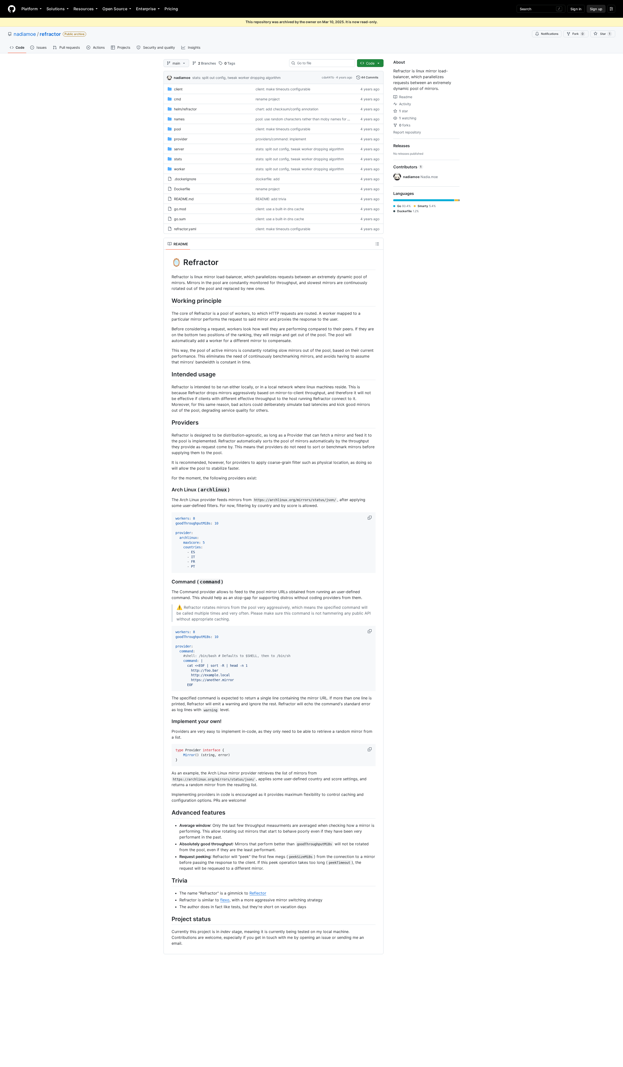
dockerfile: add (268, 179)
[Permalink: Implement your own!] (168, 721)
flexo (224, 899)
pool (177, 129)
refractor (50, 34)
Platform (29, 8)
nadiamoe (25, 34)
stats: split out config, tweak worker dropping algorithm (236, 78)
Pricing (171, 8)
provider (180, 139)
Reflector (257, 893)
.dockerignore (185, 179)
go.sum (180, 219)
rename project (268, 99)
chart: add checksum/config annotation (287, 109)
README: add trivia (271, 199)
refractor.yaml (185, 229)
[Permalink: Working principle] (168, 300)
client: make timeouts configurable (283, 89)
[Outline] (377, 244)
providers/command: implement (281, 139)
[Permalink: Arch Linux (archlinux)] (168, 489)
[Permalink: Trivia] (168, 880)
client (178, 89)
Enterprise (146, 8)
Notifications (549, 34)
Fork (578, 34)
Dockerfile (182, 189)
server (179, 149)
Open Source (114, 8)
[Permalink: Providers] (168, 422)
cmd (177, 99)
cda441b (328, 77)
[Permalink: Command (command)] (168, 581)
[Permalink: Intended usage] (168, 374)
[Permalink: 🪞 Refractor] (168, 262)
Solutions (55, 8)
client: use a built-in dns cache (280, 209)
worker (179, 169)
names (179, 119)
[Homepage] (12, 9)
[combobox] (324, 63)
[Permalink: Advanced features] (168, 812)
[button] (370, 517)
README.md (184, 199)
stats (178, 159)
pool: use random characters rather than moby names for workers (308, 119)
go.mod (180, 209)
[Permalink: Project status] (168, 918)
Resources (83, 8)
